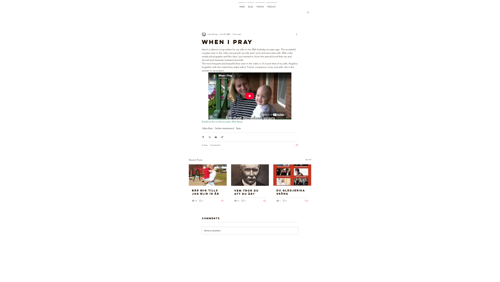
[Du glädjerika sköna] (292, 175)
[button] (308, 12)
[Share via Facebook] (203, 137)
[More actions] (296, 34)
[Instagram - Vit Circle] (318, 5)
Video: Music (207, 128)
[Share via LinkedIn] (216, 137)
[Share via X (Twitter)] (209, 137)
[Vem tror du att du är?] (250, 175)
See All (308, 159)
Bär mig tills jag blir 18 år (205, 192)
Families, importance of (224, 128)
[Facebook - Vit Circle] (313, 5)
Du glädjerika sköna (290, 192)
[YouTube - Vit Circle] (324, 5)
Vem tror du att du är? (246, 192)
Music (238, 128)
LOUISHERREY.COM (184, 5)
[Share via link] (222, 137)
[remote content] (250, 96)
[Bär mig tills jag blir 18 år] (208, 175)
